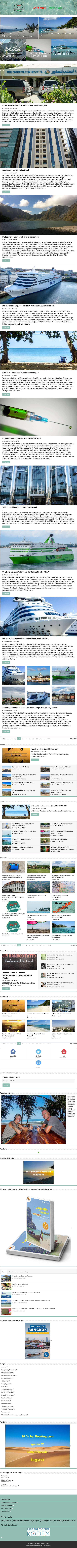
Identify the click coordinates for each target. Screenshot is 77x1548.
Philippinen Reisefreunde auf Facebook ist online (61, 51)
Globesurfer (4, 1381)
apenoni (3, 1367)
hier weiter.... (71, 1116)
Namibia (2, 744)
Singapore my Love (7, 1406)
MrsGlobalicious (6, 1398)
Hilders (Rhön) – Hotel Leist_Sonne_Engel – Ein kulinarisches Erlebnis (13, 897)
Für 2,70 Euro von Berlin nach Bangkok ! (61, 823)
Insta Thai (4, 1477)
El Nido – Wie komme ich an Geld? (61, 1014)
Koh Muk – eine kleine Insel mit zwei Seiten (24, 831)
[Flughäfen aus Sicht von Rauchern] (6, 1278)
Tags (26, 1272)
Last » (49, 738)
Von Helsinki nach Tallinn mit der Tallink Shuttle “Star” (25, 572)
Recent (11, 1272)
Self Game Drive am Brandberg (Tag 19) (23, 782)
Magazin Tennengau (7, 1395)
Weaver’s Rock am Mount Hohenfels (60, 767)
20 (33, 738)
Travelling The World (7, 1409)
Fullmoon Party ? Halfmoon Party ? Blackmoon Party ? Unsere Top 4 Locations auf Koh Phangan (62, 849)
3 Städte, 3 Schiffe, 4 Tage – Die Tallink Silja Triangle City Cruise (29, 708)
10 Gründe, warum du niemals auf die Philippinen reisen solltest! (31, 1300)
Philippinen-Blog (6, 1403)
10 (11, 738)
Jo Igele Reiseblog (6, 1389)
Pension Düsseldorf (6, 1505)
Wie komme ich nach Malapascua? (17, 36)
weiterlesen (6, 125)
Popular (4, 1272)
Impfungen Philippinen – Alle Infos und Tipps (21, 438)
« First (3, 738)
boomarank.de (5, 1511)
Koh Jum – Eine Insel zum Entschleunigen (20, 373)
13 (22, 738)
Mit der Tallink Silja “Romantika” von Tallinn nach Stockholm (28, 306)
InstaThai (4, 1386)
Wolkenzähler (5, 1481)
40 (40, 738)
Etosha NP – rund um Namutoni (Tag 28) (62, 782)
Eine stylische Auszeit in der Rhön (36, 895)
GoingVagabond (6, 1384)
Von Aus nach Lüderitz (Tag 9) (20, 767)
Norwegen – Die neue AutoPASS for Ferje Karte (26, 1292)
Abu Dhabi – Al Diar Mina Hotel (15, 170)
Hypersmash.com (6, 1508)
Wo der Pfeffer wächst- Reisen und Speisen (14, 1415)
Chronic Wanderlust (7, 1372)
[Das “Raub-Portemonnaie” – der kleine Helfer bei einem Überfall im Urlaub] (6, 1311)
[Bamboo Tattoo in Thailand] (6, 1286)
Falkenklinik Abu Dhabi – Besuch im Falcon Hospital (24, 105)
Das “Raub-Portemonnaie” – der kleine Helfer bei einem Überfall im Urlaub (33, 1308)
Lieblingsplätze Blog (7, 1392)
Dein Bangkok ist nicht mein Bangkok (22, 847)
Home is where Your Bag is (9, 1486)
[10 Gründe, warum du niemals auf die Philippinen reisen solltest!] (6, 1303)
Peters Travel (5, 1400)
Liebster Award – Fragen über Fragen (12, 934)
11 (15, 738)
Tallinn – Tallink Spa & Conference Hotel (19, 507)
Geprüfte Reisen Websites (8, 1502)
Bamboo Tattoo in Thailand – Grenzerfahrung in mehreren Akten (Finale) (17, 975)
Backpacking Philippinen (8, 1370)
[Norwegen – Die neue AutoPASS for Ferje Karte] (6, 1294)
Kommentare (19, 1272)
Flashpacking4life (6, 1378)
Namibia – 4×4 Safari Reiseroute (44, 749)
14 (26, 738)
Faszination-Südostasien (8, 1375)
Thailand (2, 801)
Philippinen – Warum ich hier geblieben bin (20, 237)
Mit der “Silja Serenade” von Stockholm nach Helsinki (25, 639)
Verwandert (4, 1412)
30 (36, 738)
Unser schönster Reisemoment (59, 839)
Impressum (31, 1543)
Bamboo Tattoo (4, 951)
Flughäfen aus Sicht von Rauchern (22, 1276)
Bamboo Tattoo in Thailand (20, 1284)
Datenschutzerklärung (42, 1543)
